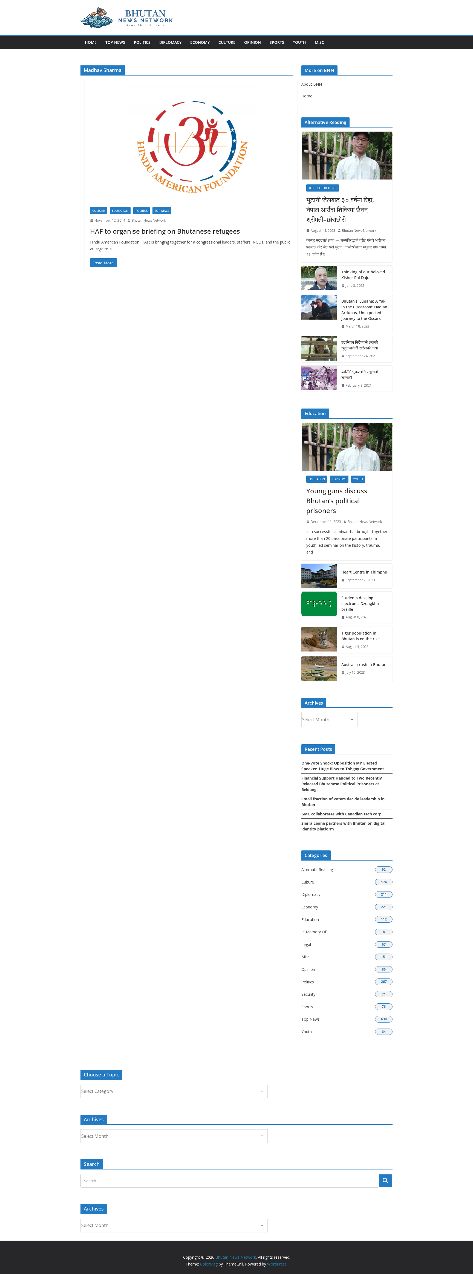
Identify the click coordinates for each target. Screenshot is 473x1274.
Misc (319, 42)
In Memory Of (313, 931)
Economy (200, 42)
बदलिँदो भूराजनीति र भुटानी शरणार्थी (359, 374)
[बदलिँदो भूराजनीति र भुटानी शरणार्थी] (319, 379)
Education (120, 211)
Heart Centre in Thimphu (364, 572)
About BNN (311, 84)
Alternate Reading (322, 188)
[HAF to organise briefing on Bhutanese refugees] (191, 146)
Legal (306, 944)
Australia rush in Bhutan (364, 664)
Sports (277, 42)
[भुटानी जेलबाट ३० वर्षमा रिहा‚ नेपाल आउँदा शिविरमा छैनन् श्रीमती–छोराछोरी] (347, 155)
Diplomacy (170, 42)
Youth (299, 42)
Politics (142, 42)
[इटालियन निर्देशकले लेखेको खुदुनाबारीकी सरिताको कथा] (319, 349)
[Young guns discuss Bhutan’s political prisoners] (347, 447)
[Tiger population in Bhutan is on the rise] (319, 640)
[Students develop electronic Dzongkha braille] (319, 608)
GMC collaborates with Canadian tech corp (341, 813)
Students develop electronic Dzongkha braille (360, 603)
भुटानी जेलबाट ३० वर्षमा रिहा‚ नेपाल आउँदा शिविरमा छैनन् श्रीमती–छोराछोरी (340, 209)
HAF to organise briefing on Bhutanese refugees (165, 231)
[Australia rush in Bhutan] (319, 668)
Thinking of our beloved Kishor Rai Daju (363, 274)
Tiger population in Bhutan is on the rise (360, 635)
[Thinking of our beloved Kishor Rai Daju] (319, 279)
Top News (115, 42)
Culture (226, 42)
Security (308, 994)
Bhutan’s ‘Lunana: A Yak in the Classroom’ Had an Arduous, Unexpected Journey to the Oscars (364, 310)
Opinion (252, 42)
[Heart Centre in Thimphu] (319, 576)
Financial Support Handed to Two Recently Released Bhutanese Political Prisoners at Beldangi (341, 783)
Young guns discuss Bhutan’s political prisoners (336, 500)
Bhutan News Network (149, 220)
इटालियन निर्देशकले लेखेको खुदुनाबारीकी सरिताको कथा (359, 345)
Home (91, 42)
